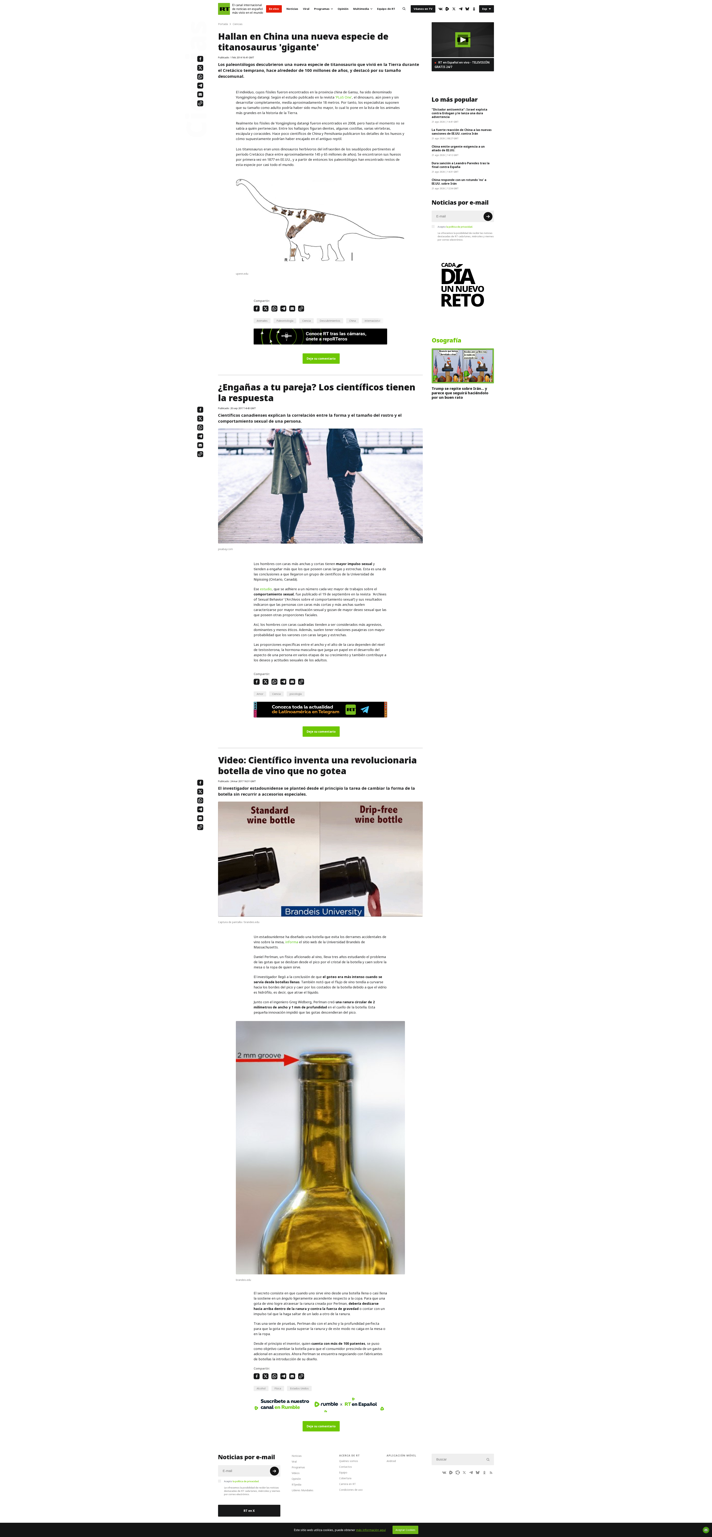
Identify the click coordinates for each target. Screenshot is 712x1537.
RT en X (249, 1510)
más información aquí (371, 1530)
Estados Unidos (299, 1388)
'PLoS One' (343, 97)
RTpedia (296, 1484)
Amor (260, 694)
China (352, 321)
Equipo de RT (386, 9)
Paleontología (284, 321)
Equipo (343, 1472)
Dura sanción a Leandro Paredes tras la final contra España (461, 165)
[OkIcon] (474, 9)
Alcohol (261, 1388)
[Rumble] (447, 9)
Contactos (345, 1467)
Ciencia (306, 321)
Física (277, 1388)
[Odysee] (458, 1473)
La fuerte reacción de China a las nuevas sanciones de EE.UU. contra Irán (462, 132)
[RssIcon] (491, 1473)
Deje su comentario (321, 358)
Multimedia (361, 9)
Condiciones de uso (351, 1490)
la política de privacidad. (459, 227)
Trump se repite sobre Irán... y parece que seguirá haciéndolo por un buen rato (460, 393)
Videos (296, 1473)
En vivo (274, 9)
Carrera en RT (347, 1484)
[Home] (224, 9)
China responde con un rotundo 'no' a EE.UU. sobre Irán (459, 182)
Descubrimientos (330, 321)
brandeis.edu (243, 1280)
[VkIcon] (441, 9)
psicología (296, 694)
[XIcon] (454, 9)
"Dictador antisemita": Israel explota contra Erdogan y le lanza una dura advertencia (459, 113)
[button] (463, 40)
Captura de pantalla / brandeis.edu (238, 922)
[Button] (404, 8)
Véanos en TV (423, 9)
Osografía (446, 340)
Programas (321, 9)
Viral (306, 9)
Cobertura (345, 1478)
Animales (262, 321)
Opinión (343, 9)
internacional (372, 321)
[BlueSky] (467, 9)
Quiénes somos (348, 1461)
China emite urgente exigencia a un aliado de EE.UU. (458, 148)
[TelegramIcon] (461, 9)
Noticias (292, 9)
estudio (266, 589)
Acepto (455, 226)
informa (291, 942)
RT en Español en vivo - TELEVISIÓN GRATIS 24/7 (462, 64)
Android (391, 1461)
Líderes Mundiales (302, 1490)
